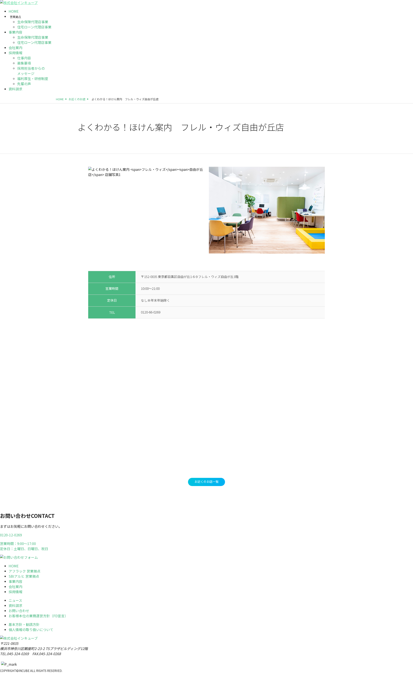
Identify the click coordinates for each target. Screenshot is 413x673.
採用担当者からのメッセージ (31, 71)
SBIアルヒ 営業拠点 (24, 576)
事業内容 (15, 32)
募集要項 (24, 63)
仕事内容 (24, 57)
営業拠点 (15, 17)
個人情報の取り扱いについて (31, 629)
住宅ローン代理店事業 (34, 26)
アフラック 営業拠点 (24, 571)
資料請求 (15, 88)
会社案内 (15, 47)
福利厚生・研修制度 (32, 78)
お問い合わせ (19, 610)
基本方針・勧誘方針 (24, 624)
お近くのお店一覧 (206, 481)
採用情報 (15, 52)
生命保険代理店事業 (32, 21)
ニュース (15, 600)
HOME (13, 11)
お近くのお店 (77, 99)
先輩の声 (24, 83)
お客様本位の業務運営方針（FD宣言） (38, 615)
